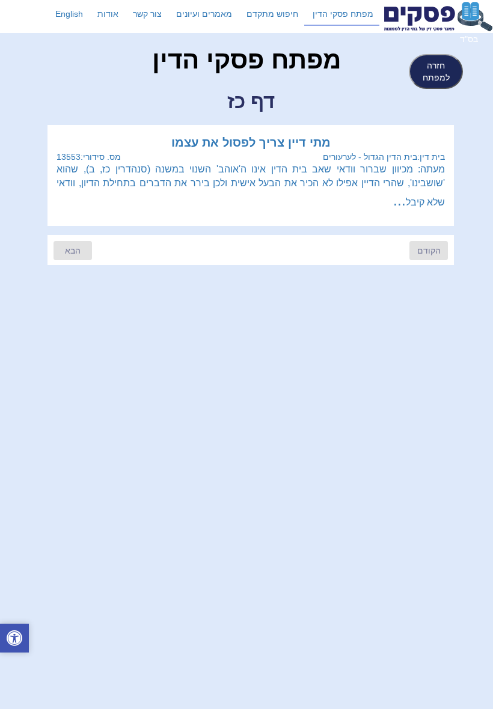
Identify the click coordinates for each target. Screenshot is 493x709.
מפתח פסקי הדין (343, 14)
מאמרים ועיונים (204, 14)
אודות (107, 14)
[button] (14, 639)
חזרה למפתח (436, 71)
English (69, 14)
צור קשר (147, 14)
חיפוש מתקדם (272, 14)
